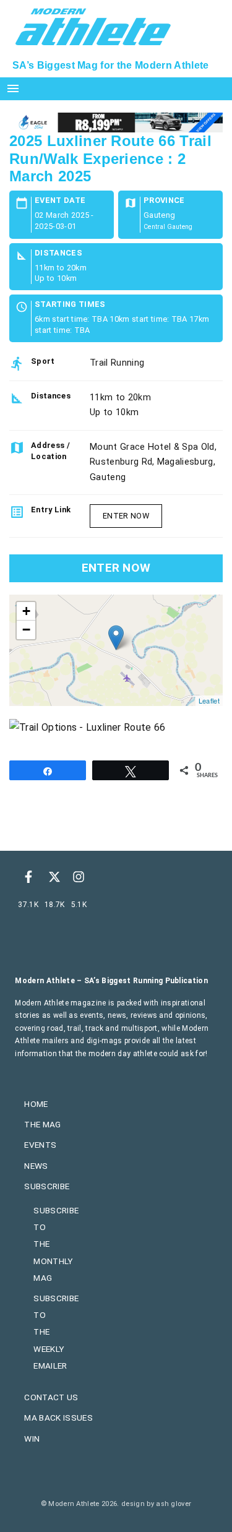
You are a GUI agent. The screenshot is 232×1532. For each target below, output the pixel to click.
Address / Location (50, 451)
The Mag (42, 1124)
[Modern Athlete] (93, 25)
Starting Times (70, 305)
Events (40, 1145)
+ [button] (26, 611)
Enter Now (126, 515)
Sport (43, 361)
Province (164, 201)
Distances (58, 253)
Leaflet (209, 700)
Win (32, 1439)
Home (36, 1104)
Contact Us (51, 1397)
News (36, 1166)
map (114, 650)
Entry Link (51, 509)
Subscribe (46, 1186)
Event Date (60, 201)
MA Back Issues (58, 1417)
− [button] (26, 629)
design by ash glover (156, 1504)
